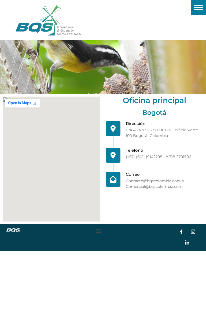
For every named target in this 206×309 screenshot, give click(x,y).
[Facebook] (181, 232)
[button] (98, 232)
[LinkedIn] (187, 243)
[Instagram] (193, 232)
